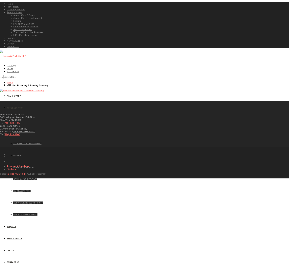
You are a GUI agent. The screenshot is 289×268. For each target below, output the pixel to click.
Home (10, 3)
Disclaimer (12, 169)
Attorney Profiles (16, 9)
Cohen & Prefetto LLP (16, 174)
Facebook (11, 66)
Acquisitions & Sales (24, 15)
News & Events (15, 40)
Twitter (10, 69)
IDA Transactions (22, 29)
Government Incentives (25, 26)
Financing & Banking (23, 23)
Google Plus (13, 71)
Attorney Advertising (18, 166)
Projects (11, 37)
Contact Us (13, 46)
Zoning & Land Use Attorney (28, 32)
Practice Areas (14, 12)
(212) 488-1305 (12, 122)
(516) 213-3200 (12, 134)
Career (10, 43)
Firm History (13, 6)
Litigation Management (25, 35)
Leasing (17, 20)
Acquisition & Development (27, 18)
